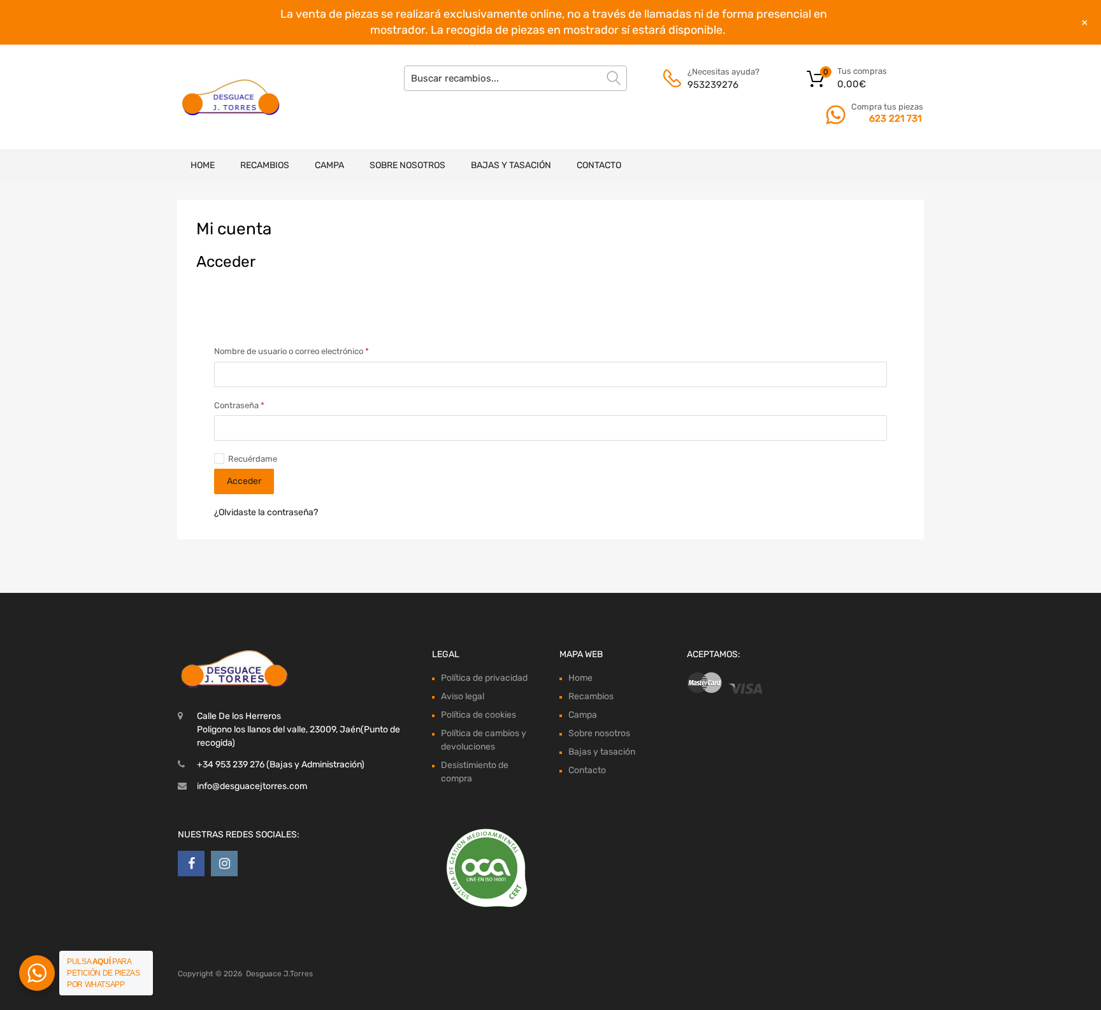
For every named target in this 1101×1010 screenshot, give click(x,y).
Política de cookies (478, 714)
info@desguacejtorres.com (252, 786)
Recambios (264, 165)
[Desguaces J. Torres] (232, 96)
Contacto (599, 165)
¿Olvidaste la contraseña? (266, 512)
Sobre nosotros (407, 165)
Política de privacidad (484, 677)
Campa (329, 165)
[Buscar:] (515, 78)
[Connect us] (191, 863)
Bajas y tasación (511, 165)
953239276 (712, 84)
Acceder (244, 481)
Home (203, 165)
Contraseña (248, 404)
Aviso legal (462, 696)
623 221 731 (895, 118)
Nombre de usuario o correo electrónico (300, 350)
